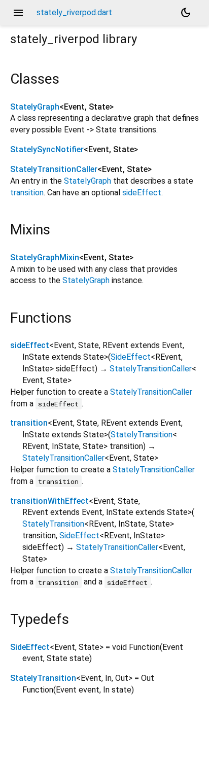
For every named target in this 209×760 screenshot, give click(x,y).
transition (27, 192)
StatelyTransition (141, 434)
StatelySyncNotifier (47, 149)
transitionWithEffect (49, 501)
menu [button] (18, 13)
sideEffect (141, 192)
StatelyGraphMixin (44, 257)
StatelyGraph (34, 107)
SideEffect (131, 357)
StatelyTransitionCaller (53, 169)
